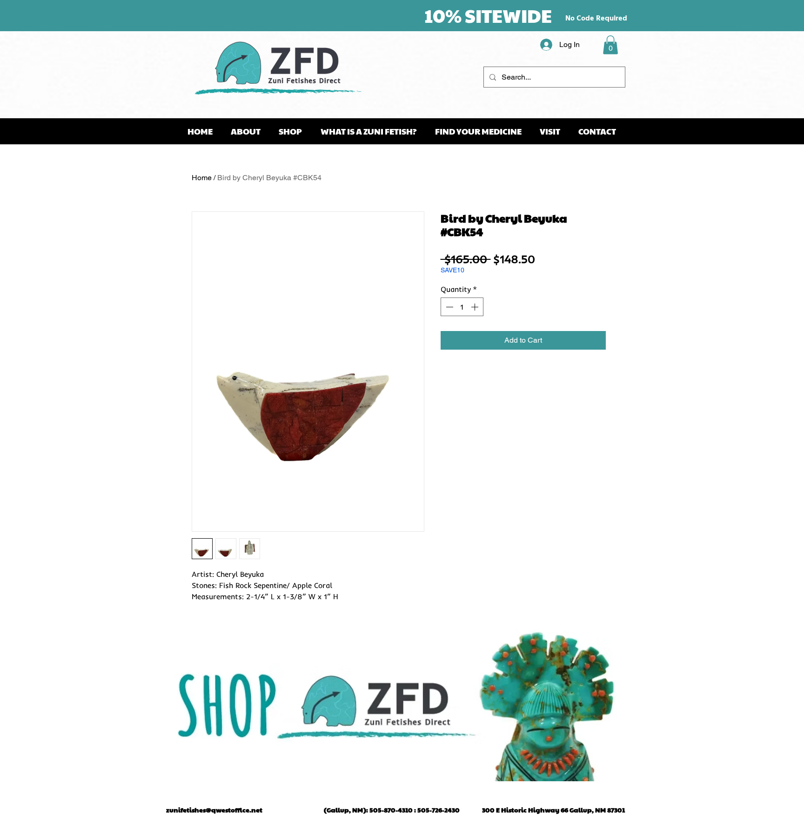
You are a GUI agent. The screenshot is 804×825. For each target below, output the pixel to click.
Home (202, 177)
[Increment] (475, 307)
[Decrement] (448, 307)
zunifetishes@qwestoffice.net (214, 809)
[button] (610, 44)
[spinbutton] (462, 307)
